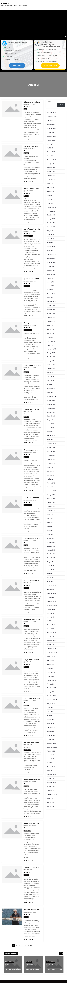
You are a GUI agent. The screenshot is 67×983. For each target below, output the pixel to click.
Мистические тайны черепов (32, 146)
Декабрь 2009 (51, 593)
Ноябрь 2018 (51, 172)
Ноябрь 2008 (51, 645)
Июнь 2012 (50, 475)
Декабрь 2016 (51, 262)
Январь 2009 (51, 637)
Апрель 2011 (50, 530)
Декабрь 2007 (51, 688)
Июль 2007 (50, 708)
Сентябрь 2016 (51, 274)
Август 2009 (51, 609)
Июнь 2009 (50, 617)
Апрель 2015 (51, 341)
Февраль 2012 (51, 491)
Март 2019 (50, 156)
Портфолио (8, 59)
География (26, 372)
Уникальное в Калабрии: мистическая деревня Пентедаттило (32, 365)
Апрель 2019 (51, 152)
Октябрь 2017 (51, 223)
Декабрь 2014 (51, 357)
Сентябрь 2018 (51, 179)
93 (25, 945)
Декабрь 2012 (51, 451)
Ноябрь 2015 (51, 314)
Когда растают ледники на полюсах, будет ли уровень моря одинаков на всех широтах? (32, 659)
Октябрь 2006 (51, 743)
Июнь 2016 (50, 286)
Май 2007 (50, 716)
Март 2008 (50, 676)
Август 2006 (51, 751)
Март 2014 (50, 392)
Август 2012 (50, 467)
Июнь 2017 (50, 239)
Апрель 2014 (51, 388)
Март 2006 (50, 771)
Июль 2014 (50, 377)
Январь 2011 (51, 542)
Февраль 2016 (51, 302)
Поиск (49, 102)
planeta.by (27, 107)
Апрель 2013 (51, 436)
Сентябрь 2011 (51, 511)
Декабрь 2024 (51, 112)
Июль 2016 (50, 282)
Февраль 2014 (51, 396)
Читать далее (27, 139)
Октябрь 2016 (51, 270)
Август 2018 (50, 183)
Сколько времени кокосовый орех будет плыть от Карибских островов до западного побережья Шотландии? (32, 619)
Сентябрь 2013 (51, 416)
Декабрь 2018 (51, 168)
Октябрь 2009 (51, 601)
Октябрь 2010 (51, 554)
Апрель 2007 (51, 719)
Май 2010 (50, 574)
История (26, 545)
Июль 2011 (50, 518)
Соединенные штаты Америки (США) (32, 867)
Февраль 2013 (51, 444)
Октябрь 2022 (51, 136)
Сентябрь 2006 (52, 747)
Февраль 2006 (51, 775)
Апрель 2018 (51, 199)
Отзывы (15, 59)
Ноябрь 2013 (51, 408)
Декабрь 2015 (51, 310)
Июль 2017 (50, 235)
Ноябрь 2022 (51, 132)
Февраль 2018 (51, 207)
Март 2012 (50, 487)
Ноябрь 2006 (51, 739)
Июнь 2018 (50, 191)
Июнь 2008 (50, 664)
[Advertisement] (33, 21)
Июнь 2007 (50, 712)
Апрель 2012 (51, 483)
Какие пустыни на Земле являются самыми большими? (32, 698)
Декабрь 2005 (51, 783)
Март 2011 (50, 534)
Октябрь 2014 (51, 365)
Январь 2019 (51, 164)
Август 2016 (50, 278)
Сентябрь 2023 (52, 116)
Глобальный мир (27, 749)
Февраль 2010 (51, 585)
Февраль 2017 (51, 254)
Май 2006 (50, 763)
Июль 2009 (50, 613)
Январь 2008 (51, 684)
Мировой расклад (27, 505)
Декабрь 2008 (51, 641)
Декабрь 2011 (51, 499)
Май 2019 (50, 148)
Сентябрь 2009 (52, 605)
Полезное (26, 195)
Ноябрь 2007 (51, 692)
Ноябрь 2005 (51, 786)
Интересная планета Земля (32, 742)
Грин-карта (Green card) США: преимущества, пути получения (32, 279)
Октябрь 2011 (51, 507)
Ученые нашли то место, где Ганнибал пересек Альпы (32, 538)
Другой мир (26, 153)
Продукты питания (28, 330)
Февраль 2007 (51, 727)
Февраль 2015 (51, 349)
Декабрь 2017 (51, 215)
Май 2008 (50, 668)
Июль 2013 (50, 424)
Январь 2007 (51, 731)
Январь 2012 (51, 495)
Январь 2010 (51, 589)
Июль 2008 (50, 660)
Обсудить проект (17, 65)
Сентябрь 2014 (51, 369)
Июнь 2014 (50, 381)
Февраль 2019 (51, 160)
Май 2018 (50, 195)
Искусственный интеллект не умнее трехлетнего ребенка (32, 188)
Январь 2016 (51, 306)
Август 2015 (50, 325)
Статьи (25, 109)
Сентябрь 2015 (51, 321)
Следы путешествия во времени (32, 409)
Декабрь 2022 (51, 128)
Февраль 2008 (51, 680)
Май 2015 (50, 337)
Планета (5, 3)
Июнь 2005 (50, 806)
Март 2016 (50, 298)
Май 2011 (50, 526)
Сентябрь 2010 (51, 558)
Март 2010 (50, 582)
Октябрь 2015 (51, 317)
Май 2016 (50, 290)
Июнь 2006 (50, 759)
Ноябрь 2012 (51, 455)
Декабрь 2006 (51, 735)
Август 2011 (50, 515)
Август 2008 (51, 656)
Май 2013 (50, 432)
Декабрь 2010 (51, 546)
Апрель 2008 (51, 672)
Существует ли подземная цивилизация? (32, 450)
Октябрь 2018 (51, 176)
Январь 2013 (51, 448)
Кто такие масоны (31, 497)
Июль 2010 (50, 566)
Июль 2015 (50, 329)
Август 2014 (50, 373)
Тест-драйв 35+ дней (50, 65)
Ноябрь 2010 (51, 550)
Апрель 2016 (51, 294)
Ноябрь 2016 (51, 266)
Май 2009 (50, 621)
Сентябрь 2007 (52, 700)
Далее (29, 945)
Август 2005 (51, 798)
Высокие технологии (28, 236)
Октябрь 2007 (51, 696)
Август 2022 (51, 140)
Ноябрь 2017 (51, 219)
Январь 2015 (51, 353)
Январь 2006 (51, 779)
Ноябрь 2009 (51, 597)
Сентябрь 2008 (52, 652)
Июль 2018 (50, 187)
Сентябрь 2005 (52, 794)
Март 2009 (50, 629)
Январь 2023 (51, 124)
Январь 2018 (51, 211)
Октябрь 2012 (51, 459)
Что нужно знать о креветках (32, 323)
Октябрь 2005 (51, 790)
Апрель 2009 (51, 625)
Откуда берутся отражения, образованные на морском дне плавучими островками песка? (32, 580)
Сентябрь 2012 (51, 463)
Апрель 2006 (51, 767)
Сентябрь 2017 (51, 227)
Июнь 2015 (50, 333)
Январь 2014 (51, 400)
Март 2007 (50, 723)
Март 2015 (50, 345)
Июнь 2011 (50, 522)
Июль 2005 (50, 802)
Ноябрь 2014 (51, 361)
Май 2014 (50, 384)
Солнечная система (32, 779)
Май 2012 (50, 479)
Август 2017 (50, 231)
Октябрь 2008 (51, 649)
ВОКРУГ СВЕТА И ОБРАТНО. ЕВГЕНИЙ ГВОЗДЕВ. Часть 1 (32, 910)
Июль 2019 (50, 144)
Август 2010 (50, 562)
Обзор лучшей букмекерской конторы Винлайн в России (32, 102)
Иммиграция (26, 286)
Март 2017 (50, 250)
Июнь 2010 (50, 570)
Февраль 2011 (51, 538)
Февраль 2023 (51, 120)
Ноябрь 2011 (51, 503)
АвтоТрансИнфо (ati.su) (32, 229)
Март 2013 (50, 440)
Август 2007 (51, 704)
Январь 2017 (51, 258)
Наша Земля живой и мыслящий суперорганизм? (32, 823)
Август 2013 (50, 420)
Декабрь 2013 (51, 404)
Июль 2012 (50, 471)
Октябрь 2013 (51, 412)
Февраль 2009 (51, 633)
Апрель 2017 (51, 246)
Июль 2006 (50, 755)
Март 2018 (50, 203)
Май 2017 (50, 243)
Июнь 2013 (50, 428)
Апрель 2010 (51, 578)
